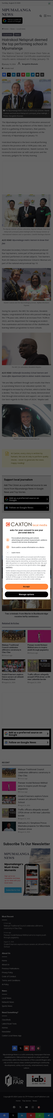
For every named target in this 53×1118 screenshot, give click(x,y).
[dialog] (26, 559)
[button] (26, 552)
